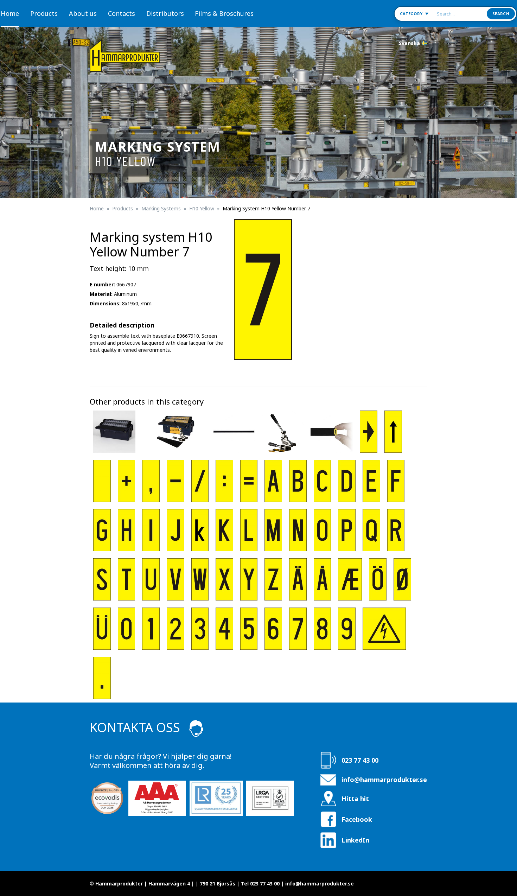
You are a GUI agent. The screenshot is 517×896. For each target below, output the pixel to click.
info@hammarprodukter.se (384, 779)
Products (44, 13)
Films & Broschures (224, 13)
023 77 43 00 (360, 760)
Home (10, 13)
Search (500, 13)
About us (83, 13)
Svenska (409, 43)
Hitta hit (355, 798)
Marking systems (161, 208)
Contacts (121, 13)
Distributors (165, 13)
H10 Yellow (201, 208)
